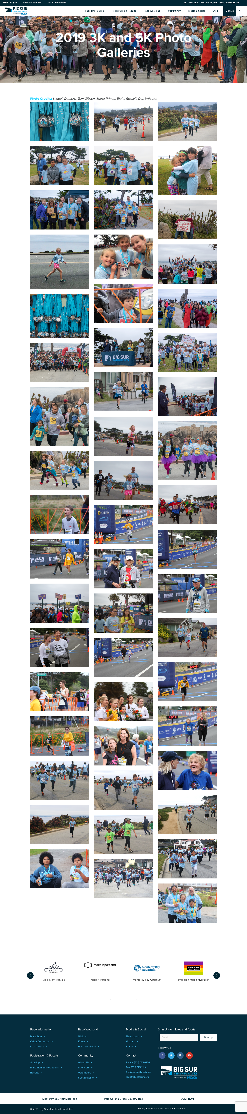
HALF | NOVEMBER (57, 2)
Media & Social (196, 11)
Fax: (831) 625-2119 (136, 1067)
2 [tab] (116, 999)
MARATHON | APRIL (32, 2)
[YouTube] (189, 1055)
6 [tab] (136, 999)
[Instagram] (180, 1055)
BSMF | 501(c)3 (10, 2)
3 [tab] (121, 999)
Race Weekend (152, 11)
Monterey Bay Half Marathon (59, 1098)
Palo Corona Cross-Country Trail (123, 1098)
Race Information (95, 11)
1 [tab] (111, 999)
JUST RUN (187, 1098)
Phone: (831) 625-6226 (138, 1062)
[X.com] (171, 1055)
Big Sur (16, 11)
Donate (230, 11)
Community (174, 11)
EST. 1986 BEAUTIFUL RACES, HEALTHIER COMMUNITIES (211, 2)
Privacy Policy (145, 1108)
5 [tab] (131, 999)
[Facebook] (162, 1055)
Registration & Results (124, 11)
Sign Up (208, 1037)
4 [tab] (126, 999)
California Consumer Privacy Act (168, 1108)
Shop (216, 11)
